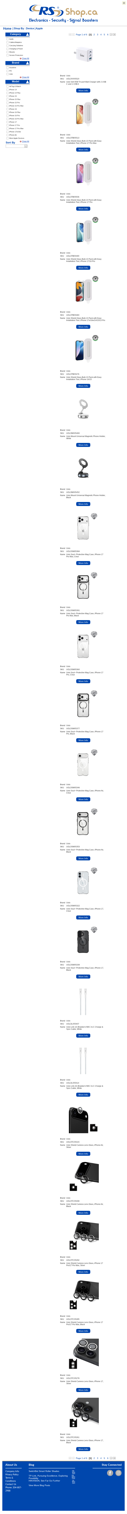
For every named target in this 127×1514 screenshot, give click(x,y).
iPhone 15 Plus (14, 99)
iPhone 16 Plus (14, 112)
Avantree (12, 67)
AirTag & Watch (15, 86)
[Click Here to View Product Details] (83, 54)
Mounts (12, 52)
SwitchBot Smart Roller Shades (44, 1471)
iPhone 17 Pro (14, 125)
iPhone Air (13, 135)
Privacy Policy (11, 1475)
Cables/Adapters (15, 42)
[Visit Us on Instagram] (118, 1473)
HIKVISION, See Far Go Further (44, 1480)
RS (10, 71)
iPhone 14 (13, 90)
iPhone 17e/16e (15, 132)
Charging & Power (16, 49)
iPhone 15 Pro (14, 102)
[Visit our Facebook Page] (109, 1473)
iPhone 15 (13, 96)
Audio (11, 39)
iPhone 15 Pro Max (16, 106)
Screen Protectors (16, 55)
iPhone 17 (13, 122)
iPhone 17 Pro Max (16, 128)
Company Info (12, 1471)
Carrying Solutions (16, 45)
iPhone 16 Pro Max (16, 119)
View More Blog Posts (39, 1485)
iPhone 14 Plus (14, 93)
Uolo (11, 74)
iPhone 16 (13, 109)
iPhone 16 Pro (14, 115)
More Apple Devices (16, 138)
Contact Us (10, 1484)
